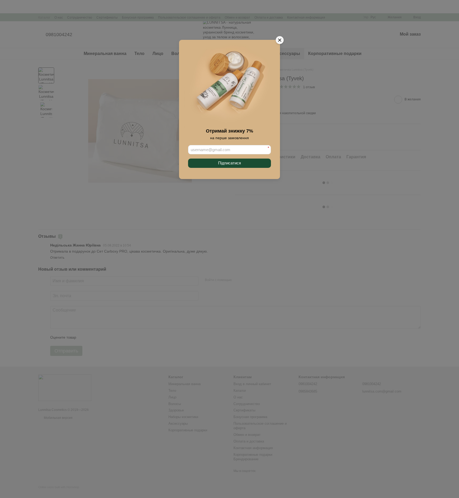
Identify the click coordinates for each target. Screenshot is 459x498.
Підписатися (229, 163)
